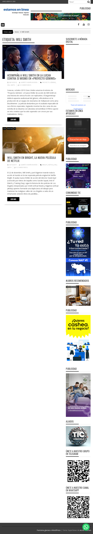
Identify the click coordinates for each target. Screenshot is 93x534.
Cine (4, 46)
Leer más (13, 119)
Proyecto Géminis (49, 82)
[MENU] (3, 24)
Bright (44, 165)
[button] (86, 527)
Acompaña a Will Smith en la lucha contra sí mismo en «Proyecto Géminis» (31, 76)
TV (15, 128)
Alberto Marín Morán (29, 82)
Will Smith (11, 85)
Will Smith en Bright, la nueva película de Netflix (31, 159)
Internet (10, 128)
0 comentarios (25, 85)
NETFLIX (51, 165)
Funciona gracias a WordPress (49, 530)
